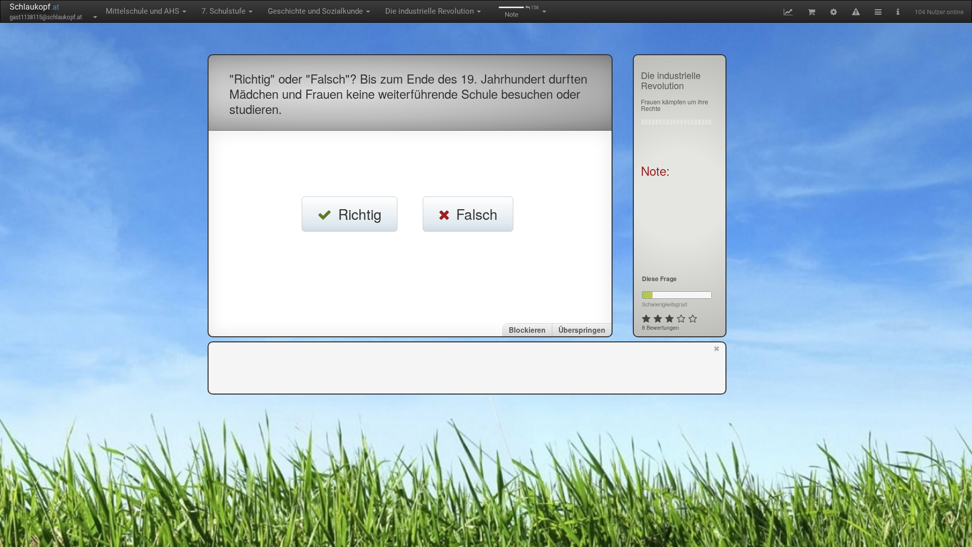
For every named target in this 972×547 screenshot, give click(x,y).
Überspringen (581, 330)
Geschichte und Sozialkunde (316, 11)
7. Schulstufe (224, 11)
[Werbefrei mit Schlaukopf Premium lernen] (716, 367)
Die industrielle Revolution (430, 11)
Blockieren (527, 330)
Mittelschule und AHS (143, 11)
